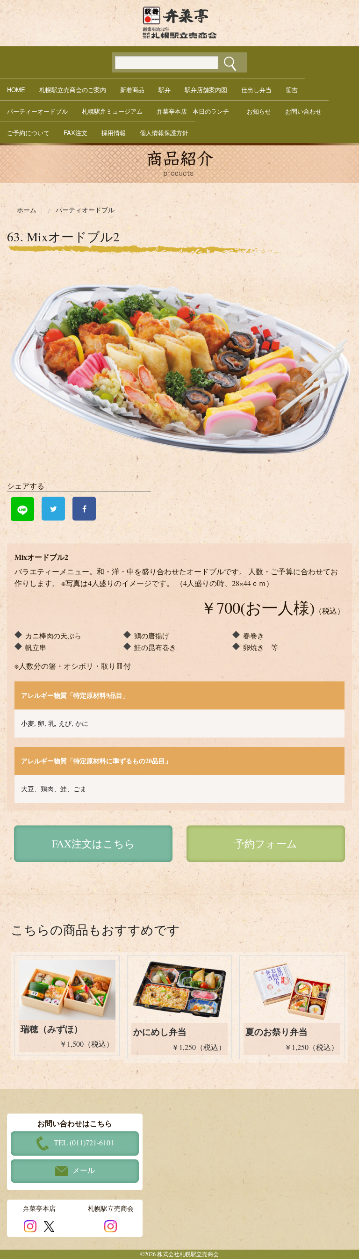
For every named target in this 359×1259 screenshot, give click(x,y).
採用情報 (113, 132)
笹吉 (292, 89)
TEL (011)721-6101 (84, 1142)
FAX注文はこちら (93, 843)
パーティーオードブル (37, 111)
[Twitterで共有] (53, 509)
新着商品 (132, 89)
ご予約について (28, 132)
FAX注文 (75, 132)
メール (83, 1170)
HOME (16, 89)
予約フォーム (265, 843)
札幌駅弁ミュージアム (112, 111)
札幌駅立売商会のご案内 (72, 89)
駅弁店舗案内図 (206, 89)
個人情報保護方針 (164, 132)
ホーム (26, 210)
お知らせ (259, 111)
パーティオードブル (85, 210)
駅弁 (164, 89)
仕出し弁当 (256, 89)
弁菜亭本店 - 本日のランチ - (195, 111)
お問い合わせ (303, 111)
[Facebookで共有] (84, 509)
